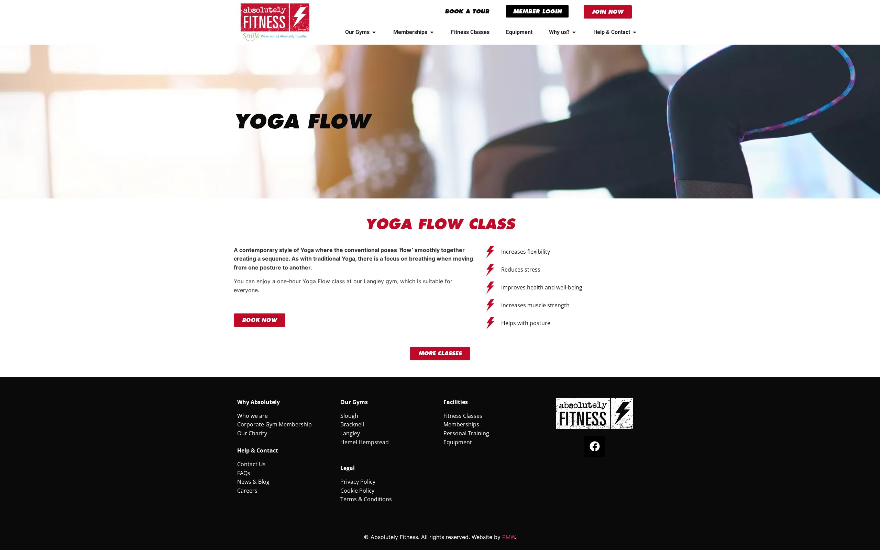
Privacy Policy (357, 481)
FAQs (243, 473)
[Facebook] (594, 446)
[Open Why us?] (574, 32)
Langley (350, 433)
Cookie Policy (357, 490)
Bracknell (352, 424)
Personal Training (466, 433)
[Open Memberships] (431, 32)
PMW (508, 537)
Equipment (457, 442)
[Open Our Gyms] (374, 32)
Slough (349, 416)
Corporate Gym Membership (274, 424)
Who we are (252, 416)
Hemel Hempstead (364, 442)
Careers (247, 490)
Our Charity (252, 433)
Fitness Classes (462, 416)
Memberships (461, 424)
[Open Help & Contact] (634, 32)
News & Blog (253, 481)
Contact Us (251, 464)
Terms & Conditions (366, 499)
